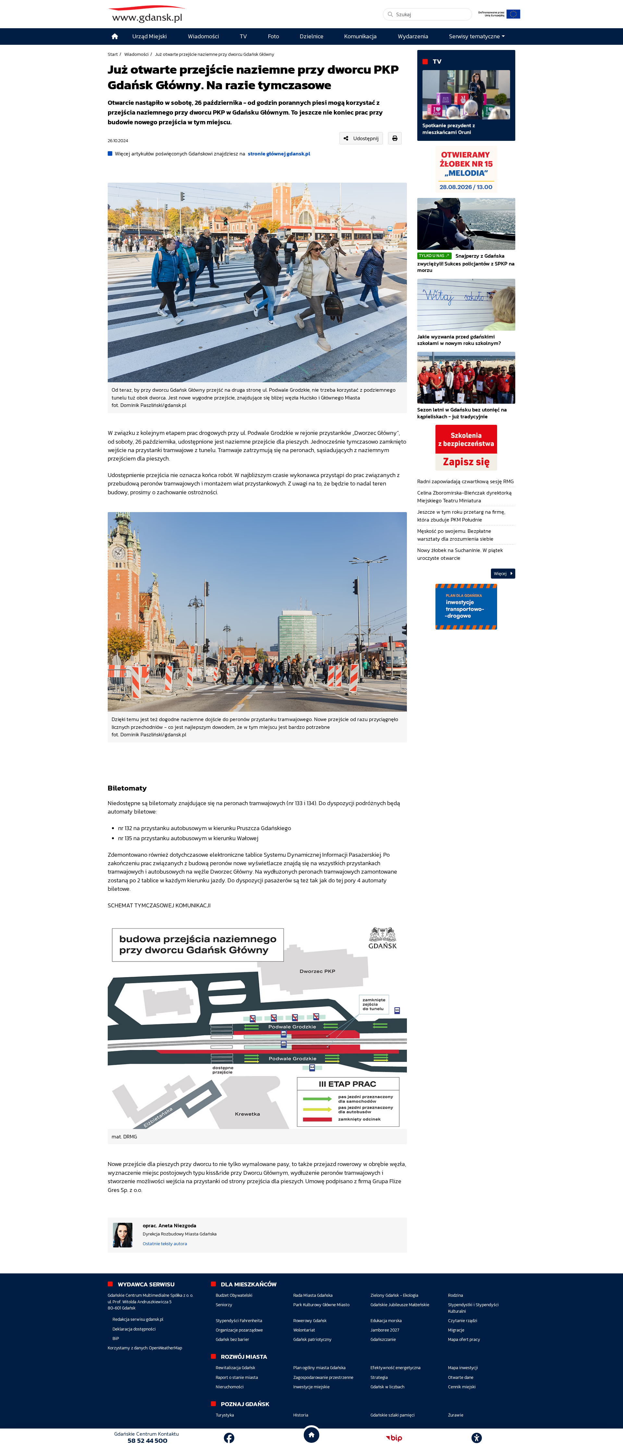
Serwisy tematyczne (474, 36)
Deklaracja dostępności (134, 1329)
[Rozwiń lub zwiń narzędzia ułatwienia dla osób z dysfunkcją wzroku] (476, 1438)
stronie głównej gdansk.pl (279, 153)
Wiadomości (136, 54)
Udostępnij (366, 138)
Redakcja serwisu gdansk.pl (138, 1319)
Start (113, 54)
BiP (116, 1338)
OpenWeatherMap (165, 1348)
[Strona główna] (115, 36)
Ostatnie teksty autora (165, 1243)
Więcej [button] (500, 573)
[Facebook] (229, 1438)
